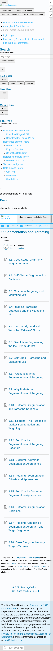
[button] (11, 175)
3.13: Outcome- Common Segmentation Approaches (24, 461)
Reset (4, 79)
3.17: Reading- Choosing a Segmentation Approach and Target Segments (25, 526)
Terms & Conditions (27, 634)
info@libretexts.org (13, 640)
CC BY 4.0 (12, 563)
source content (39, 566)
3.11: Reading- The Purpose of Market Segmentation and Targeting (27, 424)
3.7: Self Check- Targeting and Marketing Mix (27, 359)
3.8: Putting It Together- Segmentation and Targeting (25, 375)
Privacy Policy (8, 634)
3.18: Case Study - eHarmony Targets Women (26, 544)
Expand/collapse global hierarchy (4, 226)
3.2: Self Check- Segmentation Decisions (27, 277)
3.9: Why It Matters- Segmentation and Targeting (25, 391)
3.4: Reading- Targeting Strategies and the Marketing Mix (26, 310)
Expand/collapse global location (50, 225)
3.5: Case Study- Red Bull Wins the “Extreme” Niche (24, 328)
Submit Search (8, 61)
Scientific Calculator (16, 153)
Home (13, 226)
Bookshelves (29, 226)
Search (5, 648)
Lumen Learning (17, 248)
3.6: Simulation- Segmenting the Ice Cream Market (25, 344)
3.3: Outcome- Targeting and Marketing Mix (26, 293)
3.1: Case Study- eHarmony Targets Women (25, 261)
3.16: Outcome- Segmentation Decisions (26, 508)
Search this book (7, 52)
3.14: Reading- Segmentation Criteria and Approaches (26, 477)
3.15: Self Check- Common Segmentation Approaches (25, 493)
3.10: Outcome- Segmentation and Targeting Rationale (26, 406)
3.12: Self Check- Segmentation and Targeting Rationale (25, 444)
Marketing (46, 226)
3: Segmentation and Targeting (27, 557)
